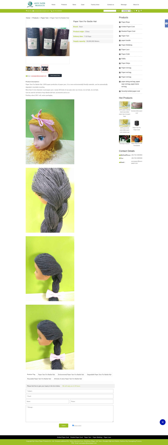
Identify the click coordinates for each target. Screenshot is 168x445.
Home (53, 4)
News (74, 4)
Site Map (29, 11)
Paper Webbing (126, 45)
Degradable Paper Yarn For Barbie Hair (99, 374)
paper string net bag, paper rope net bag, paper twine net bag (130, 84)
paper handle (126, 40)
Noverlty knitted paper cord (130, 91)
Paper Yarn (45, 18)
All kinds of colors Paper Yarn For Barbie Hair (68, 379)
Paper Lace (125, 49)
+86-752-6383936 (136, 158)
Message (124, 4)
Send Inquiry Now (55, 75)
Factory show (95, 4)
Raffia (123, 59)
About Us (136, 4)
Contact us (110, 4)
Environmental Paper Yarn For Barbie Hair (71, 374)
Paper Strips (125, 63)
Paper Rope (125, 22)
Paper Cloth (125, 54)
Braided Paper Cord (128, 31)
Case (82, 4)
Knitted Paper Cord (128, 27)
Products (64, 4)
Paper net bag (126, 68)
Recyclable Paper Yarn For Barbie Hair (39, 379)
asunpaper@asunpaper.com (41, 11)
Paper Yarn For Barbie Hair (46, 374)
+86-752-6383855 (57, 11)
